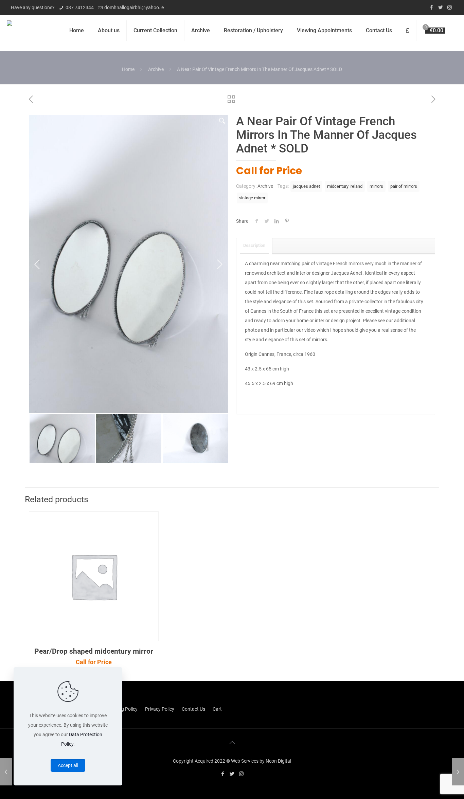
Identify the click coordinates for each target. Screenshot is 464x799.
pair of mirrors (403, 186)
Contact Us (193, 709)
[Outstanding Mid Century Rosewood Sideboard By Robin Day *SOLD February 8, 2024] (458, 771)
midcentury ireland (344, 186)
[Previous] (37, 264)
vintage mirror (252, 197)
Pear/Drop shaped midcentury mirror (93, 651)
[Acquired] (9, 30)
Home (128, 69)
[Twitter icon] (440, 7)
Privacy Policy (159, 709)
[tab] (254, 245)
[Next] (219, 264)
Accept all (68, 765)
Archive (156, 69)
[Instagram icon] (449, 7)
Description (254, 245)
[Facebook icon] (431, 7)
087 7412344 (80, 7)
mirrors (376, 186)
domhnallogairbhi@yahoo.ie (134, 7)
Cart (217, 709)
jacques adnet (306, 186)
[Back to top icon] (232, 743)
